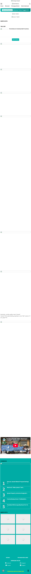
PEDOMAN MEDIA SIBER (23, 557)
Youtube (9, 565)
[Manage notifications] (3, 570)
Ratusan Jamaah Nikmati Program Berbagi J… (18, 482)
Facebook (9, 563)
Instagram (24, 563)
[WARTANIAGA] (15, 3)
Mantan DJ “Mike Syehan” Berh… (15, 487)
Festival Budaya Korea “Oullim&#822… (17, 499)
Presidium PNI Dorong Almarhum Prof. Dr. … (17, 505)
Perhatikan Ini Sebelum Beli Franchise (19, 29)
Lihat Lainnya (15, 39)
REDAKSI (8, 557)
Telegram (23, 565)
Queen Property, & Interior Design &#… (17, 493)
